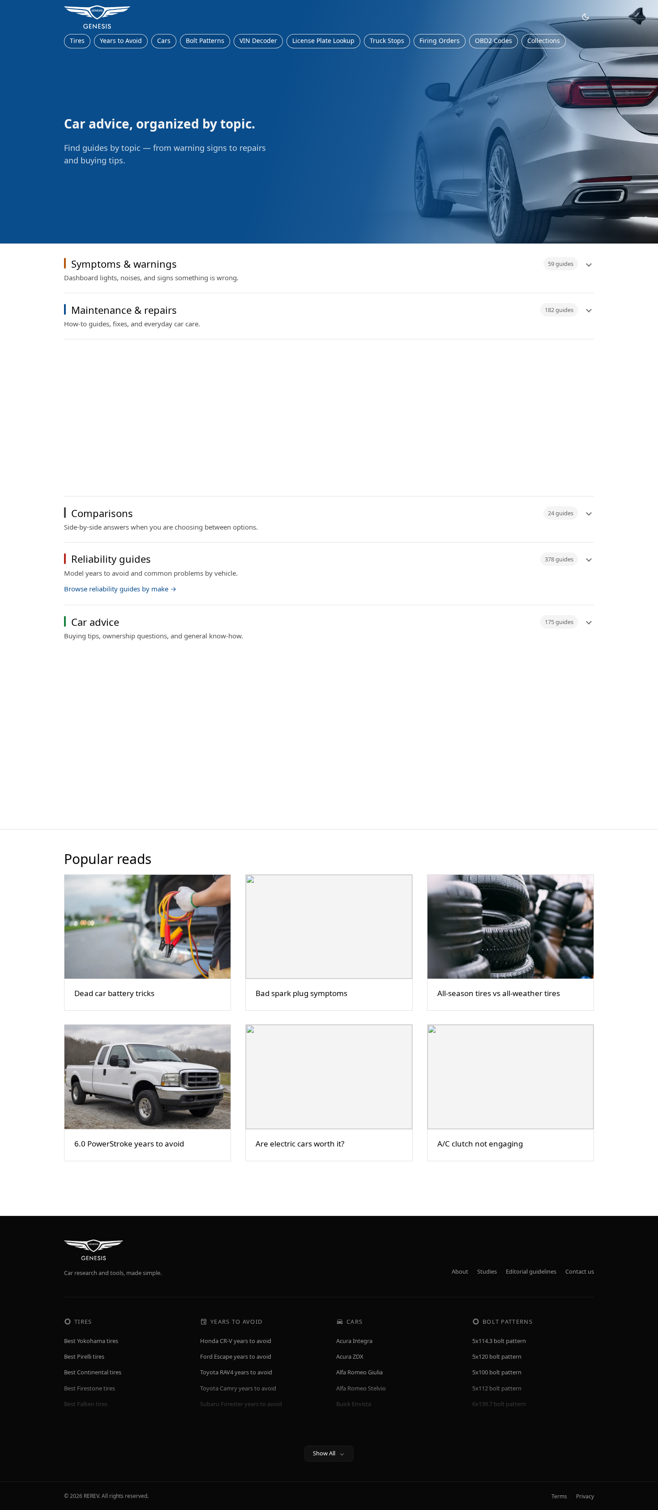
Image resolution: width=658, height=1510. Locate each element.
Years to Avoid (121, 40)
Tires (77, 40)
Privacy (585, 1496)
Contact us (579, 1271)
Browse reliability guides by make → (120, 588)
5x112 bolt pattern (496, 1388)
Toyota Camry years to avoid (238, 1388)
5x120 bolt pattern (496, 1356)
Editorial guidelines (531, 1271)
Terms (559, 1496)
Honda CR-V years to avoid (235, 1341)
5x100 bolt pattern (496, 1372)
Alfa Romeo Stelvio (361, 1388)
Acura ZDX (349, 1356)
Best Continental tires (92, 1372)
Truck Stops (387, 40)
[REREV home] (97, 17)
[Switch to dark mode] (585, 17)
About (460, 1271)
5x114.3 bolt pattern (499, 1341)
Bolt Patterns (205, 40)
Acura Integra (354, 1341)
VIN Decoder (258, 40)
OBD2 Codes (493, 40)
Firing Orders (439, 40)
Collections (543, 40)
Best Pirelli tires (84, 1356)
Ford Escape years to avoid (235, 1356)
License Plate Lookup (323, 40)
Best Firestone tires (89, 1388)
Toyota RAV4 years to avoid (236, 1372)
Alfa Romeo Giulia (359, 1372)
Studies (487, 1271)
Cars (164, 40)
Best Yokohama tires (91, 1341)
